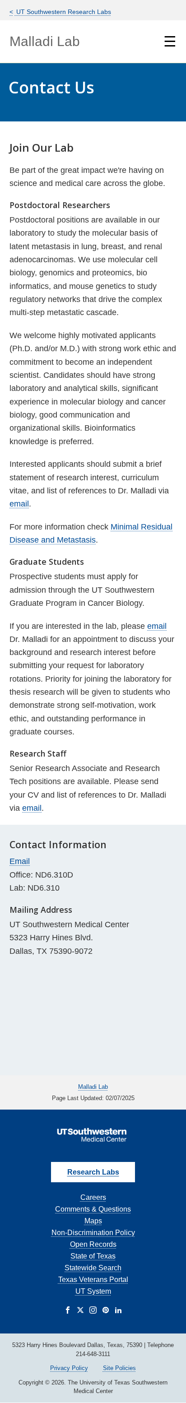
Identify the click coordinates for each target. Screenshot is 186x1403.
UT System (93, 1291)
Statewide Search (93, 1268)
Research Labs (93, 1172)
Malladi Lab (44, 41)
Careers (93, 1197)
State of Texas (93, 1256)
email (19, 503)
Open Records (93, 1244)
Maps (93, 1221)
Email (19, 861)
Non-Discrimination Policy (93, 1232)
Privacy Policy (69, 1368)
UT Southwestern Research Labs (62, 11)
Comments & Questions (93, 1209)
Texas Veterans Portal (93, 1279)
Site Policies (119, 1368)
